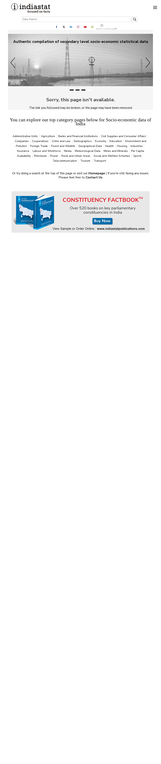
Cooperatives (40, 141)
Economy (101, 141)
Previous (13, 62)
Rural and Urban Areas (76, 156)
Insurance (23, 151)
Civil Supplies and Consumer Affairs (123, 136)
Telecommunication (65, 161)
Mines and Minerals (116, 151)
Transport (100, 161)
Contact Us (94, 177)
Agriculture (48, 136)
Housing (122, 146)
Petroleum (41, 156)
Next (148, 62)
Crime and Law (61, 141)
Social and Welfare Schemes (112, 156)
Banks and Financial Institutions (78, 136)
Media (68, 151)
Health (109, 146)
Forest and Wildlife (63, 146)
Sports (137, 156)
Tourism (85, 161)
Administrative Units (25, 136)
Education (116, 141)
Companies (22, 141)
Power (54, 156)
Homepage (97, 173)
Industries (137, 146)
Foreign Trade (39, 146)
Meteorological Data (88, 151)
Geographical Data (90, 146)
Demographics (83, 141)
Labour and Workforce (47, 151)
